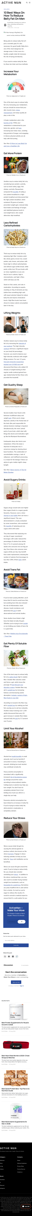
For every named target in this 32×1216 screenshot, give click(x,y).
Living (1, 1166)
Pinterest (2, 1185)
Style (1, 1163)
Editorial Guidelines (22, 1163)
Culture (2, 1169)
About (18, 1160)
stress (16, 874)
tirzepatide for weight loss (12, 885)
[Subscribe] (21, 922)
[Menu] (29, 2)
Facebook (2, 1179)
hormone (11, 854)
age (20, 128)
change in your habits (11, 515)
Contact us (19, 1172)
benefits (15, 192)
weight (25, 623)
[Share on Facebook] (9, 956)
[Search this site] (27, 2)
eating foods (13, 677)
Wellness (7, 9)
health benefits (16, 756)
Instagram (2, 1188)
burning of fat (8, 123)
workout (6, 349)
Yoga (11, 859)
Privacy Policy (20, 1166)
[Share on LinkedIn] (13, 956)
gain (10, 418)
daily (20, 560)
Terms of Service (21, 1169)
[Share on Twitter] (5, 956)
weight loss (11, 690)
